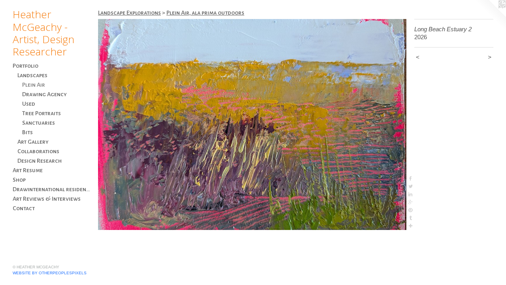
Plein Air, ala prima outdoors (205, 13)
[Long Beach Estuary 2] (252, 124)
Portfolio (25, 66)
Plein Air (33, 85)
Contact (24, 208)
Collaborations (38, 151)
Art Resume (28, 170)
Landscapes (32, 75)
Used (28, 104)
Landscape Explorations (129, 13)
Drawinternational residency (52, 189)
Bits (27, 132)
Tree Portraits (41, 113)
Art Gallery (33, 142)
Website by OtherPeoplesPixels (50, 273)
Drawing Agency (44, 94)
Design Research (39, 161)
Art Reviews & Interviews (47, 199)
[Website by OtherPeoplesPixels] (490, 16)
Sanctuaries (38, 123)
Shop (19, 180)
